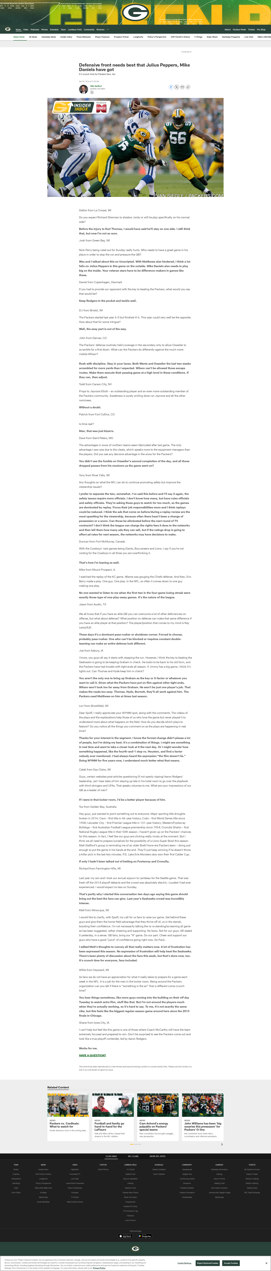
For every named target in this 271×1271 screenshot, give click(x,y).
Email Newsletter (43, 1202)
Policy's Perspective (43, 1183)
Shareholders (187, 1197)
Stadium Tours (130, 1188)
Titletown (130, 1216)
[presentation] (222, 1144)
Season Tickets (252, 1174)
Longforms (43, 1179)
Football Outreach (187, 1188)
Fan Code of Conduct (219, 1188)
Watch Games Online (75, 1202)
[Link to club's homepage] (8, 29)
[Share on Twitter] (176, 88)
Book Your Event (130, 1197)
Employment (130, 1202)
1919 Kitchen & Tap (130, 1211)
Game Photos (103, 1169)
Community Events (187, 1179)
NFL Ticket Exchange (252, 1192)
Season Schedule (159, 1169)
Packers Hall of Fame (130, 1192)
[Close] (266, 1263)
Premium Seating (252, 1179)
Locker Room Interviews (75, 1183)
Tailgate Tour (187, 1174)
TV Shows (75, 1197)
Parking (130, 1183)
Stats (16, 1188)
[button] (132, 1144)
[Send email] (182, 88)
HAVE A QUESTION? (92, 1055)
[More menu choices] (108, 29)
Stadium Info (130, 1174)
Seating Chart (219, 1183)
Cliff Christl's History (43, 1174)
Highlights (75, 1169)
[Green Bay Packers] (135, 1249)
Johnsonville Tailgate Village (219, 1192)
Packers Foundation (187, 1192)
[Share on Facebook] (171, 88)
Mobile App (43, 1197)
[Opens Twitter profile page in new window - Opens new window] (92, 92)
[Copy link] (188, 87)
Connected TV (74, 1174)
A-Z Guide (130, 1169)
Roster (16, 1169)
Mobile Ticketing (252, 1183)
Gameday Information (219, 1169)
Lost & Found (130, 1220)
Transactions (16, 1179)
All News (43, 1192)
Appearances (187, 1169)
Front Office (16, 1192)
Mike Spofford (96, 86)
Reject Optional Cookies (207, 1263)
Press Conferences (75, 1188)
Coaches (16, 1174)
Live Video (75, 1179)
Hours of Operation (130, 1179)
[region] (135, 1263)
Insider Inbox (43, 1169)
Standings (16, 1183)
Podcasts (74, 1192)
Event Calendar (159, 1174)
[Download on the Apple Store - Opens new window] (125, 1236)
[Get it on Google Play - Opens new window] (145, 1237)
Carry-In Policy (219, 1179)
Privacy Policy (99, 1268)
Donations (187, 1183)
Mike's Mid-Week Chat (43, 1188)
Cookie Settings (184, 1263)
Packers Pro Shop (130, 1206)
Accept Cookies (231, 1263)
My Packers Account (252, 1169)
